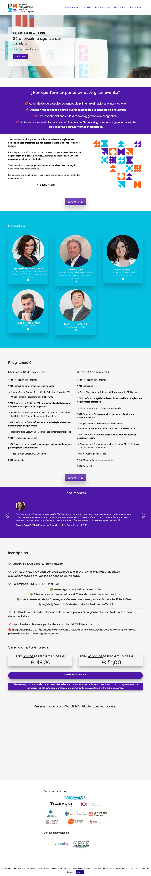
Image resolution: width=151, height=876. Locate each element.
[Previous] (8, 514)
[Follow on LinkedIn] (28, 280)
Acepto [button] (79, 872)
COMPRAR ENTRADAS (75, 671)
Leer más (134, 868)
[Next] (143, 514)
